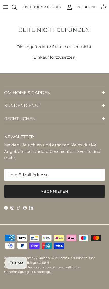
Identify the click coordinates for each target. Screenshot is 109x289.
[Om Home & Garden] (42, 7)
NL (94, 7)
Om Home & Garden (33, 258)
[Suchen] (16, 7)
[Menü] (5, 7)
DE (85, 7)
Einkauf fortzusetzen (54, 57)
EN (78, 7)
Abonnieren (54, 191)
